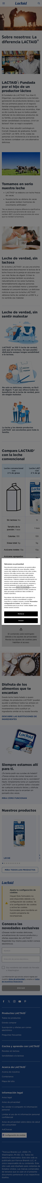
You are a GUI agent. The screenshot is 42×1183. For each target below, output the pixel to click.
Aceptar (21, 620)
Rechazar (21, 614)
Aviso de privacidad (23, 587)
